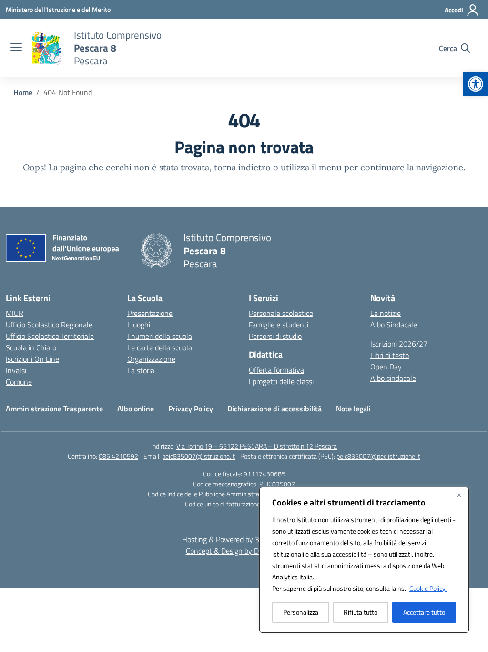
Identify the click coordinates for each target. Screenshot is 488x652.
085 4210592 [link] (118, 456)
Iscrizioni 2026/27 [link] (398, 343)
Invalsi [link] (16, 370)
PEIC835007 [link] (277, 484)
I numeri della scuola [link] (159, 336)
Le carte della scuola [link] (159, 347)
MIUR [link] (14, 313)
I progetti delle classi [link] (281, 381)
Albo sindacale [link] (393, 378)
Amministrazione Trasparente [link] (54, 408)
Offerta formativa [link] (276, 370)
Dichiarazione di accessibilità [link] (274, 408)
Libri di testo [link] (389, 355)
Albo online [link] (135, 408)
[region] (364, 560)
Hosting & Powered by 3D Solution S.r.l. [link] (244, 539)
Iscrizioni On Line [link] (32, 359)
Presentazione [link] (150, 313)
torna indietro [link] (242, 167)
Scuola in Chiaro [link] (31, 347)
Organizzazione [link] (151, 359)
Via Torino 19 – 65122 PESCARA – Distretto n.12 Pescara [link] (256, 446)
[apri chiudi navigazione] (16, 48)
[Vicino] (459, 495)
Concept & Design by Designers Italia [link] (244, 551)
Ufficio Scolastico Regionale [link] (49, 324)
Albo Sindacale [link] (393, 324)
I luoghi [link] (138, 324)
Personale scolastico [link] (281, 313)
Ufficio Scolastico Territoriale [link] (50, 336)
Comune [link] (19, 382)
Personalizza (300, 612)
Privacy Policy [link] (190, 408)
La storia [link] (140, 370)
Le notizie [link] (385, 313)
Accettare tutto (424, 612)
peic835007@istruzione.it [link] (198, 456)
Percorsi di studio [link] (275, 336)
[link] (475, 84)
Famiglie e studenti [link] (278, 324)
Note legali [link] (353, 408)
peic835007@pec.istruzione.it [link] (378, 456)
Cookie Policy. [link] (428, 588)
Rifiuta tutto (360, 612)
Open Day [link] (386, 366)
